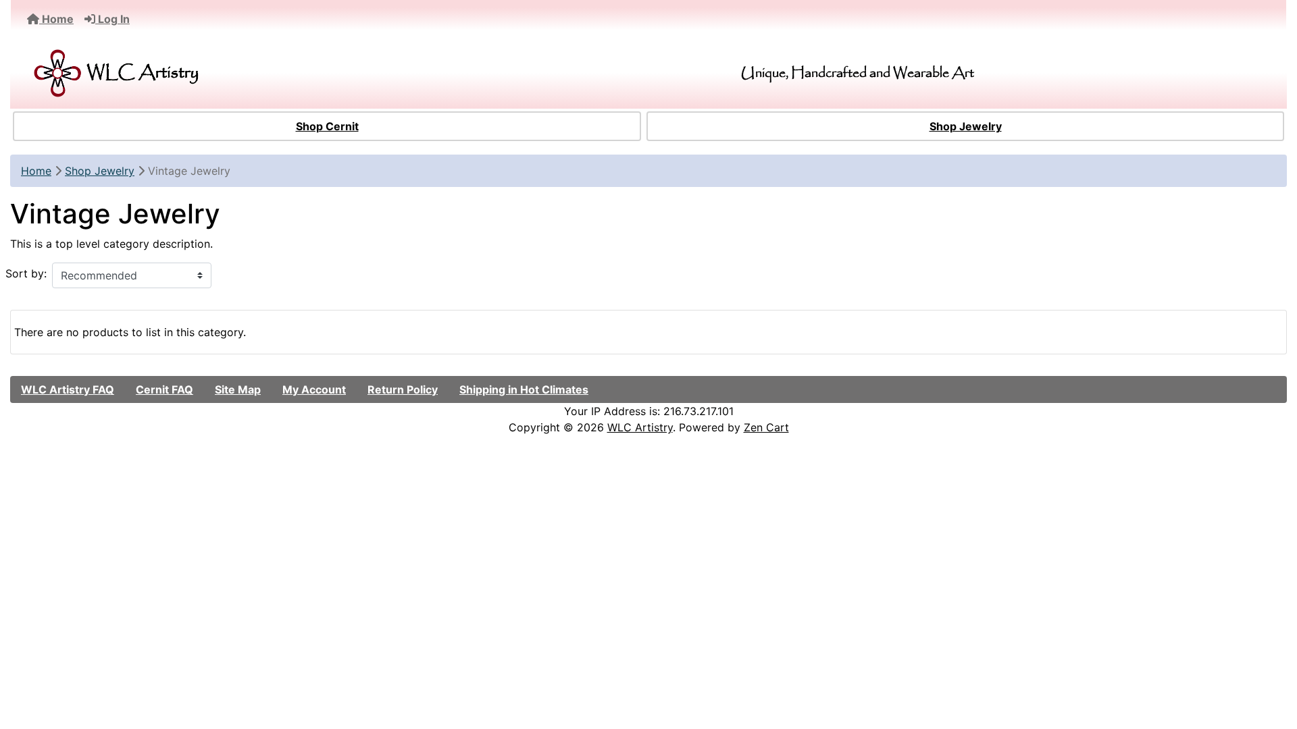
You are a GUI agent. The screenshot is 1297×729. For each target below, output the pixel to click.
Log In (112, 19)
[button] (1272, 662)
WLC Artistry (640, 427)
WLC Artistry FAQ (67, 389)
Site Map (238, 389)
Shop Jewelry (966, 126)
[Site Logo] (230, 73)
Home (56, 19)
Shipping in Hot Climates (523, 389)
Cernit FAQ (164, 389)
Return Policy (402, 389)
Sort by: (26, 273)
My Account (314, 389)
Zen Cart (766, 427)
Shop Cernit (327, 126)
